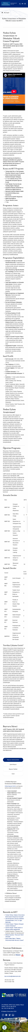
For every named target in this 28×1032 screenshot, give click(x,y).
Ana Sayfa (6, 12)
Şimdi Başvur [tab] (13, 764)
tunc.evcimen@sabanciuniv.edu (12, 976)
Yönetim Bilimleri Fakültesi (14, 4)
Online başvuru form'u (10, 786)
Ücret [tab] (13, 774)
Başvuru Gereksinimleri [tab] (13, 760)
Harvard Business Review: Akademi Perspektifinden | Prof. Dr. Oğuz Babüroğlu (14, 920)
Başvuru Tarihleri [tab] (13, 769)
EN (22, 3)
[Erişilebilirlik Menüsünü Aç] (4, 1027)
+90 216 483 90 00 (11, 1006)
